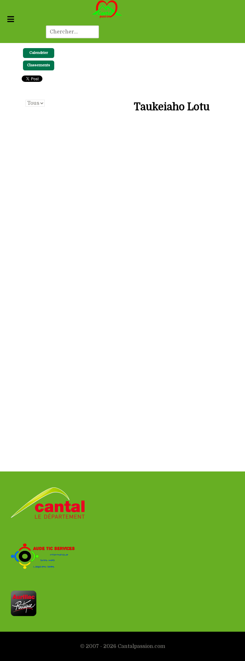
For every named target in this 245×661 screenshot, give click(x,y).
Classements (38, 65)
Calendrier (38, 53)
